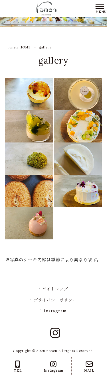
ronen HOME (19, 47)
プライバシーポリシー (55, 300)
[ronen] (46, 8)
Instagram (55, 310)
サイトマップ (55, 289)
